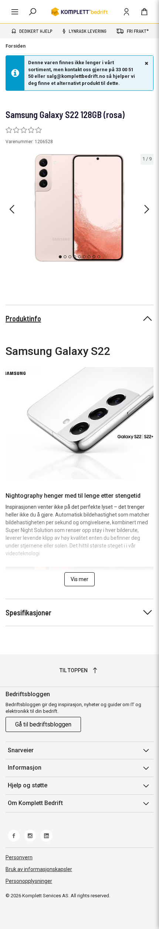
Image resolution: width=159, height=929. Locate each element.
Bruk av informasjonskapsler (39, 869)
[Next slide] (146, 209)
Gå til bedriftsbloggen (43, 724)
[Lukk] (145, 63)
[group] (79, 208)
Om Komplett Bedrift (35, 803)
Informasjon (24, 767)
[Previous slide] (11, 209)
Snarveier (21, 750)
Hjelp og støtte (27, 785)
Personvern (19, 857)
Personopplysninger (29, 881)
